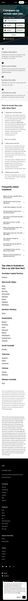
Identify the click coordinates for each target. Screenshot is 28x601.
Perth (3, 383)
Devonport (5, 358)
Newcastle (5, 296)
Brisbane (4, 322)
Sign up (21, 2)
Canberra (4, 277)
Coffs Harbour (6, 294)
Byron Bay (4, 291)
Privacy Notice (8, 409)
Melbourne (5, 374)
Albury (4, 286)
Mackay (4, 332)
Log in (15, 2)
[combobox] (15, 21)
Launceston (5, 363)
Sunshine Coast (6, 338)
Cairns (3, 327)
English (5, 573)
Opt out (19, 597)
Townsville (5, 340)
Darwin (4, 313)
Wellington (5, 302)
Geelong (4, 372)
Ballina (4, 288)
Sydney (4, 299)
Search (14, 35)
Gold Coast (5, 330)
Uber (3, 2)
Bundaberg (5, 324)
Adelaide (4, 349)
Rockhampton (6, 335)
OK (24, 597)
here (19, 592)
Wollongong (5, 304)
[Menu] (26, 2)
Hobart (4, 360)
